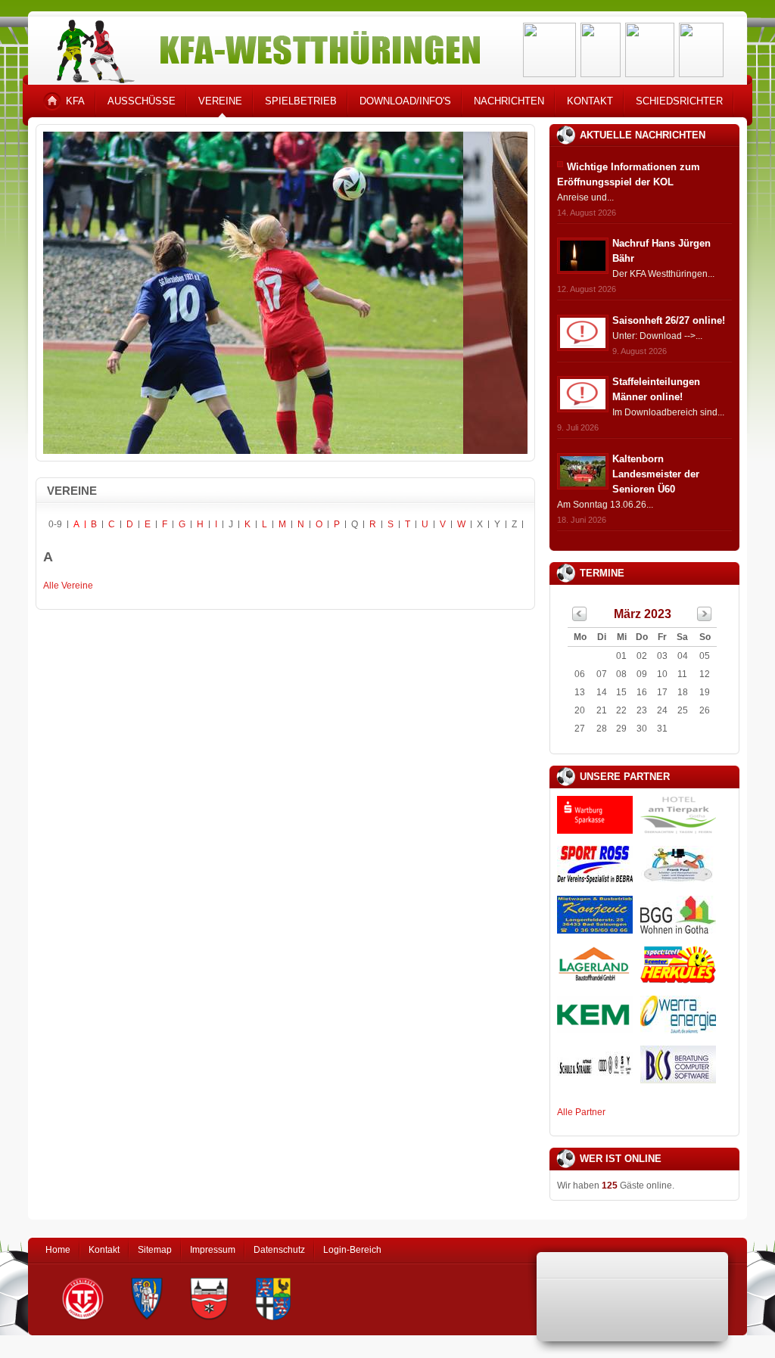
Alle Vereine (68, 585)
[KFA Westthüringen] (262, 47)
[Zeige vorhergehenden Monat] (579, 618)
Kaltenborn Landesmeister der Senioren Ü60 (655, 474)
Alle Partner (581, 1112)
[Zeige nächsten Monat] (704, 618)
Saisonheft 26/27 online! (668, 320)
